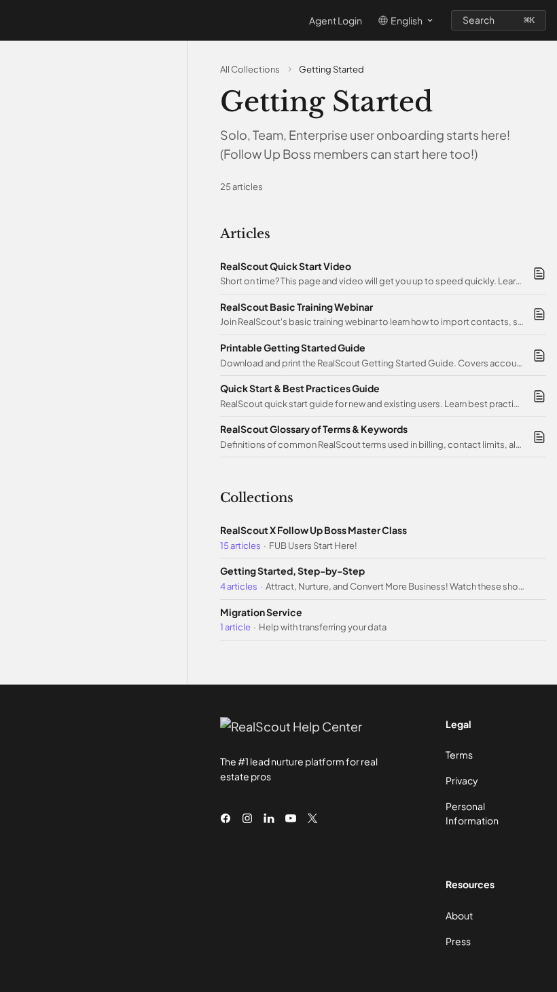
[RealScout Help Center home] (13, 20)
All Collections (250, 69)
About (459, 915)
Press (458, 941)
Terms (459, 754)
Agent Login (335, 20)
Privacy (462, 780)
